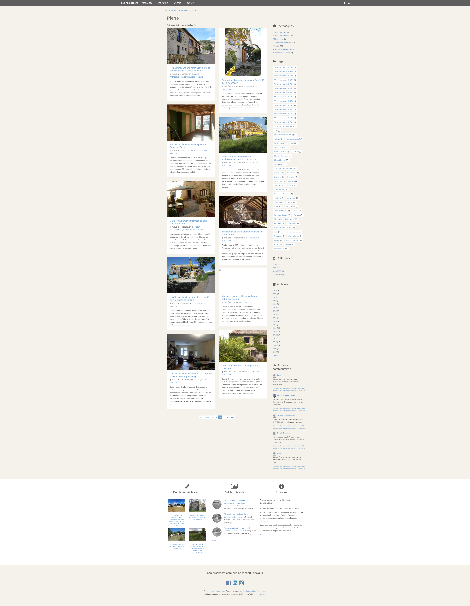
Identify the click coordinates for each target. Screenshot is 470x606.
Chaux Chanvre (279, 160)
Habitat (197, 150)
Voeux (276, 244)
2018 (275, 314)
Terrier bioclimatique (291, 232)
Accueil (172, 10)
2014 (275, 328)
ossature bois (289, 207)
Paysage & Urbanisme (282, 49)
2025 (275, 290)
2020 (275, 307)
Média (290, 202)
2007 (275, 352)
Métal (276, 207)
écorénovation (279, 249)
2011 (274, 338)
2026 (276, 131)
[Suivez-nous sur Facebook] (229, 584)
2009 (275, 345)
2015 (275, 325)
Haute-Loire (278, 181)
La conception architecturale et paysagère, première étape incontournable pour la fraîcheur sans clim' (176, 520)
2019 (275, 311)
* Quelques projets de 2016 (283, 109)
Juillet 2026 (277, 264)
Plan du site (261, 591)
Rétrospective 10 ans (282, 53)
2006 (275, 355)
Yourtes (288, 244)
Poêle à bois (289, 219)
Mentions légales (249, 591)
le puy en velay (279, 190)
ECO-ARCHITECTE (129, 3)
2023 (275, 297)
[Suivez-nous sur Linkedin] (235, 584)
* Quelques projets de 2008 (283, 76)
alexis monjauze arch (286, 395)
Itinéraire (163, 3)
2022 (275, 301)
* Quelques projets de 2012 (283, 92)
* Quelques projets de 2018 (283, 118)
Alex (279, 453)
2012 (275, 335)
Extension (277, 177)
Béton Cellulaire (279, 147)
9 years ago (301, 468)
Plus (214, 541)
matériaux (277, 198)
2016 (275, 321)
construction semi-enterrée (283, 168)
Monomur (277, 202)
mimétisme (291, 198)
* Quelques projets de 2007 (283, 71)
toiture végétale (293, 236)
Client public (278, 39)
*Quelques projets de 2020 (283, 126)
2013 (275, 331)
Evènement (291, 173)
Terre (276, 232)
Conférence (278, 164)
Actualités (147, 3)
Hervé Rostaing (283, 433)
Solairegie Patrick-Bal (286, 415)
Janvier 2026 (278, 275)
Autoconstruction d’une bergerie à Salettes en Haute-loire (177, 546)
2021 (275, 304)
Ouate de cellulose (280, 211)
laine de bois (278, 185)
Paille (295, 211)
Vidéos (276, 240)
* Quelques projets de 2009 (283, 80)
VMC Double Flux (292, 240)
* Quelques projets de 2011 (283, 88)
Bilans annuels (279, 143)
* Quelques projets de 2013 (283, 97)
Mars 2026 (277, 271)
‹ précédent (204, 417)
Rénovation (291, 223)
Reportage (277, 223)
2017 (275, 318)
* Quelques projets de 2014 (283, 101)
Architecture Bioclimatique (283, 135)
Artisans (277, 139)
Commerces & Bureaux (193, 77)
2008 (275, 349)
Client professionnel (281, 36)
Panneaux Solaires (281, 215)
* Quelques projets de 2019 (283, 122)
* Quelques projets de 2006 (283, 67)
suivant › (230, 417)
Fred (279, 375)
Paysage (297, 215)
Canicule (296, 152)
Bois (292, 143)
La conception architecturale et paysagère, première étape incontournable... (236, 503)
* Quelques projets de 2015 (283, 105)
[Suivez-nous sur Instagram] (241, 584)
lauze (291, 185)
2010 (275, 342)
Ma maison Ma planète (282, 194)
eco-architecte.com (217, 591)
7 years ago (301, 410)
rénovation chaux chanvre (283, 228)
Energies (277, 173)
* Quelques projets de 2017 (283, 114)
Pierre (276, 219)
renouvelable (260, 594)
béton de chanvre (280, 152)
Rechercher (344, 3)
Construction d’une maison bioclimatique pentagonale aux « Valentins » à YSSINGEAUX (197, 548)
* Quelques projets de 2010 (283, 84)
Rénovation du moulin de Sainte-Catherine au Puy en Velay (197, 517)
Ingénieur (291, 181)
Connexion (348, 3)
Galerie (177, 3)
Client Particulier (280, 32)
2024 (275, 294)
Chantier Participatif (281, 156)
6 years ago (301, 390)
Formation (290, 177)
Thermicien (278, 236)
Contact (191, 3)
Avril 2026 (276, 268)
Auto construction (292, 139)
